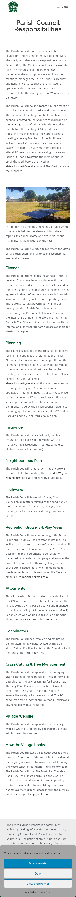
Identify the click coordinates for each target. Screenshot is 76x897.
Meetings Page (19, 124)
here (58, 115)
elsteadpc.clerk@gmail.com (22, 166)
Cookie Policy (29, 892)
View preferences (38, 883)
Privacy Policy (45, 892)
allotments (17, 596)
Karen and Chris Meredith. (41, 619)
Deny (38, 873)
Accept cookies (38, 863)
